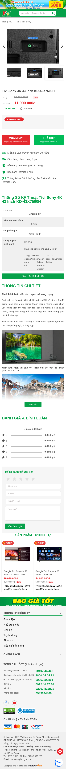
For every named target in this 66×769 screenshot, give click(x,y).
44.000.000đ (42, 578)
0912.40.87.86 (45, 684)
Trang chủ (7, 21)
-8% (36, 97)
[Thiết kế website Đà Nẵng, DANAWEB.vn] (36, 766)
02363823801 (44, 679)
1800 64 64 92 (45, 675)
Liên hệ (8, 630)
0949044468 (44, 693)
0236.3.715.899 (35, 756)
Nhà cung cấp (11, 624)
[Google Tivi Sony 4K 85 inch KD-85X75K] (48, 554)
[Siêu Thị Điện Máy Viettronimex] (6, 13)
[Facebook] (6, 702)
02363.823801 (45, 688)
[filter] (53, 13)
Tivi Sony (26, 21)
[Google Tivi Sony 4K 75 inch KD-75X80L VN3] (17, 554)
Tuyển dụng (10, 635)
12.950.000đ (21, 97)
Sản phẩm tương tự (33, 535)
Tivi (17, 21)
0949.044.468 (44, 671)
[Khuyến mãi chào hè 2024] (33, 4)
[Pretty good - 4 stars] (27, 479)
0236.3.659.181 (15, 756)
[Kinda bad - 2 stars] (14, 479)
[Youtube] (14, 702)
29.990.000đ (10, 578)
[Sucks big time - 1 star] (8, 479)
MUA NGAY (16, 139)
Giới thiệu (9, 619)
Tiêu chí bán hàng (14, 645)
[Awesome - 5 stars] (33, 479)
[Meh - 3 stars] (21, 479)
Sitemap (8, 640)
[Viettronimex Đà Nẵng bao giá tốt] (33, 601)
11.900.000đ (25, 103)
